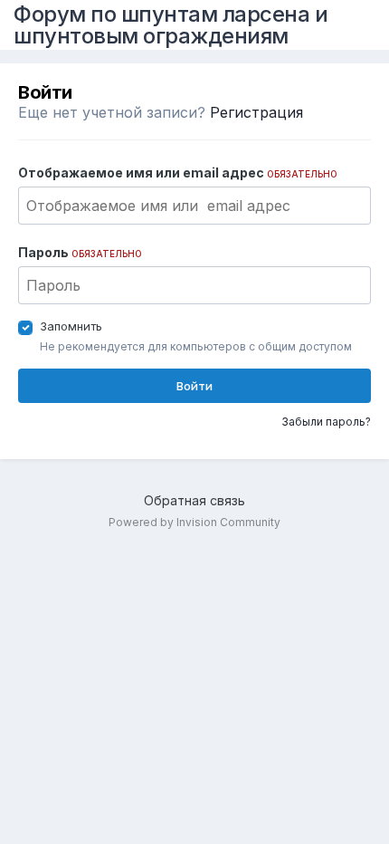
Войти (194, 386)
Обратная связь (194, 500)
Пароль (80, 252)
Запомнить (71, 326)
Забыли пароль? (326, 421)
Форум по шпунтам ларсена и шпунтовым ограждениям (170, 25)
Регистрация (256, 112)
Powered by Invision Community (194, 522)
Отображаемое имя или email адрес (177, 172)
